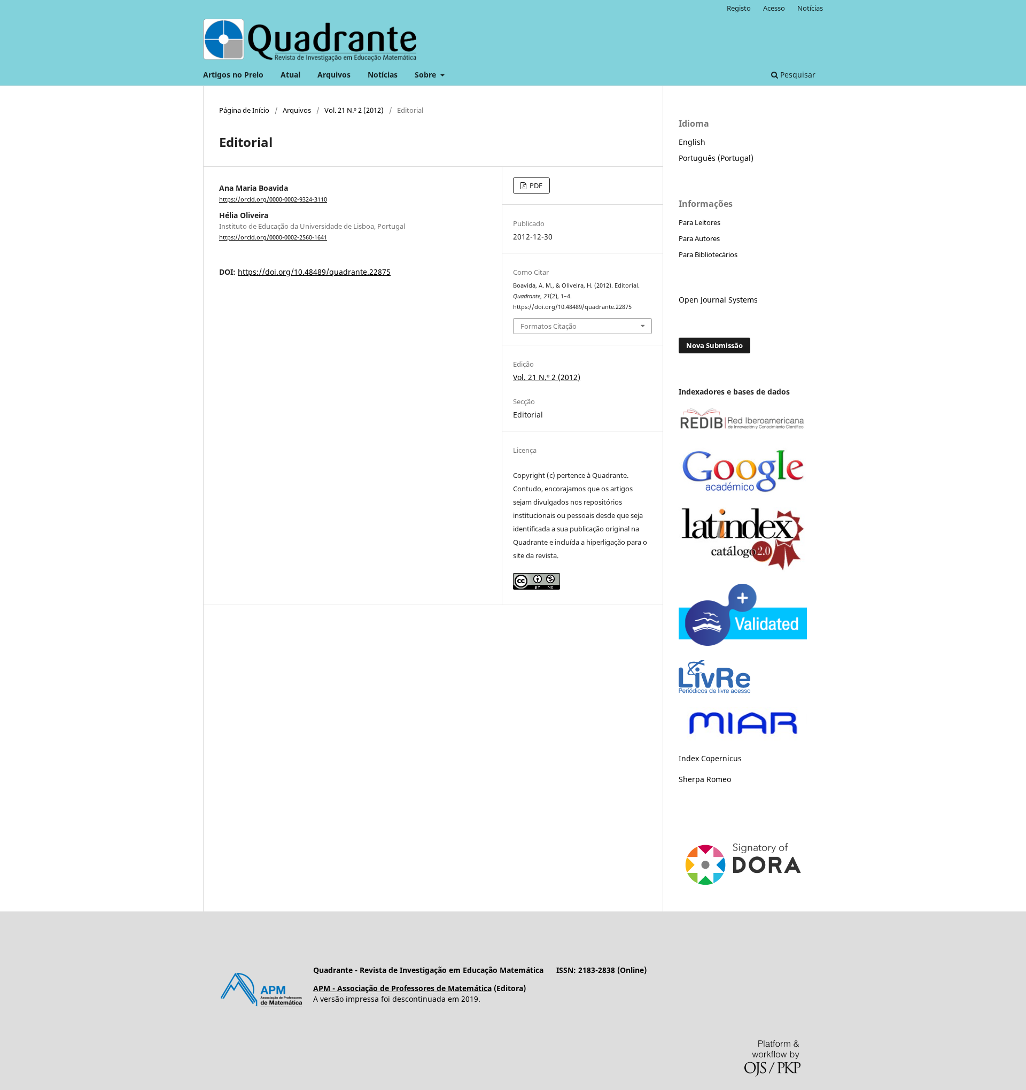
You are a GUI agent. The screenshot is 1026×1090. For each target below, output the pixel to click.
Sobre (426, 74)
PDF (535, 185)
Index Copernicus (710, 758)
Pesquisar (796, 74)
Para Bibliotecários (708, 254)
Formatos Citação (548, 326)
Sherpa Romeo (705, 779)
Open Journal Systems (718, 300)
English (692, 142)
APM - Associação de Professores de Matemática (402, 988)
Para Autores (699, 238)
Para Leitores (699, 222)
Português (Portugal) (716, 158)
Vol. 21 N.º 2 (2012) (354, 110)
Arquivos (334, 74)
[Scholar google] (743, 492)
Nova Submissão (714, 345)
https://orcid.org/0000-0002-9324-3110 (273, 199)
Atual (290, 74)
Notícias (383, 74)
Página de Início (244, 110)
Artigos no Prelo (233, 74)
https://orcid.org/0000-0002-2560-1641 (273, 237)
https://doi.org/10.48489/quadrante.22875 (314, 272)
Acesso (774, 8)
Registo (739, 8)
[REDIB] (743, 430)
